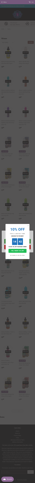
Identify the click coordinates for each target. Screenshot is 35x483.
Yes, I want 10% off (17, 251)
